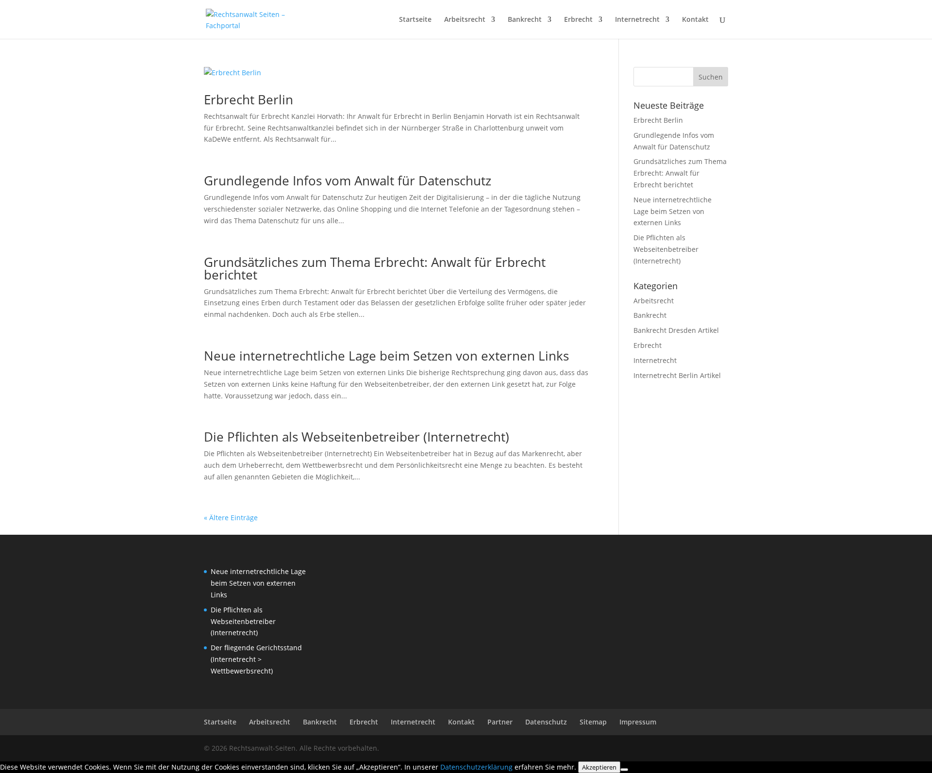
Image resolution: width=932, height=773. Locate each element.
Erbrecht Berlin (248, 99)
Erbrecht (578, 20)
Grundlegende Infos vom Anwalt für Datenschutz (347, 180)
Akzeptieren (599, 767)
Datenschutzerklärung (476, 767)
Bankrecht (525, 20)
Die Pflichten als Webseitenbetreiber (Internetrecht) (356, 436)
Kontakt (695, 20)
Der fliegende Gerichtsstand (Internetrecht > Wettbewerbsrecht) (256, 659)
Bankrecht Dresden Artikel (676, 330)
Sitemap (593, 721)
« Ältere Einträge (231, 517)
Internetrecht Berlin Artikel (677, 375)
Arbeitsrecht (464, 20)
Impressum (637, 721)
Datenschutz (546, 721)
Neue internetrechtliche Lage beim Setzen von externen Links (386, 355)
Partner (500, 721)
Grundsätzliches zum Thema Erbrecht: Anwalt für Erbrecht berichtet (375, 268)
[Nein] (624, 769)
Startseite (415, 20)
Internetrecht (637, 20)
